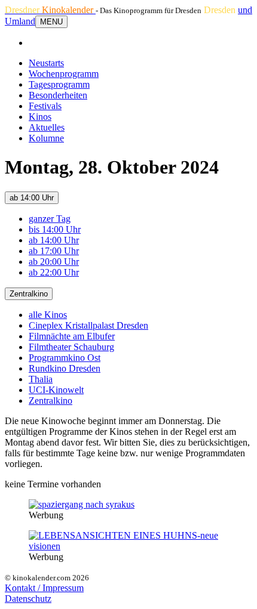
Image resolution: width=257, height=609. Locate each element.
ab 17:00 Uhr (54, 251)
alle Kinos (48, 315)
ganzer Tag (50, 219)
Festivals (45, 106)
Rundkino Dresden (64, 368)
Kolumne (46, 138)
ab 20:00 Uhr (54, 261)
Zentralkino (29, 293)
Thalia (41, 379)
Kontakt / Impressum (44, 588)
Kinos (40, 117)
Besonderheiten (58, 95)
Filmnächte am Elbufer (72, 336)
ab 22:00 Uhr (54, 272)
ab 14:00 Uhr (32, 197)
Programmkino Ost (64, 358)
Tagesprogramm (59, 84)
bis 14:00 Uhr (55, 229)
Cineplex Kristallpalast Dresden (88, 325)
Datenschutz (28, 598)
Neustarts (46, 63)
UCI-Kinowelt (56, 390)
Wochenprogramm (64, 74)
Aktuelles (47, 127)
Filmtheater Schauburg (71, 347)
